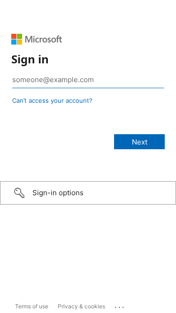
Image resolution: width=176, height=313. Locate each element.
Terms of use (31, 306)
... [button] (120, 305)
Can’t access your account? (52, 100)
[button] (88, 193)
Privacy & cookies (81, 306)
